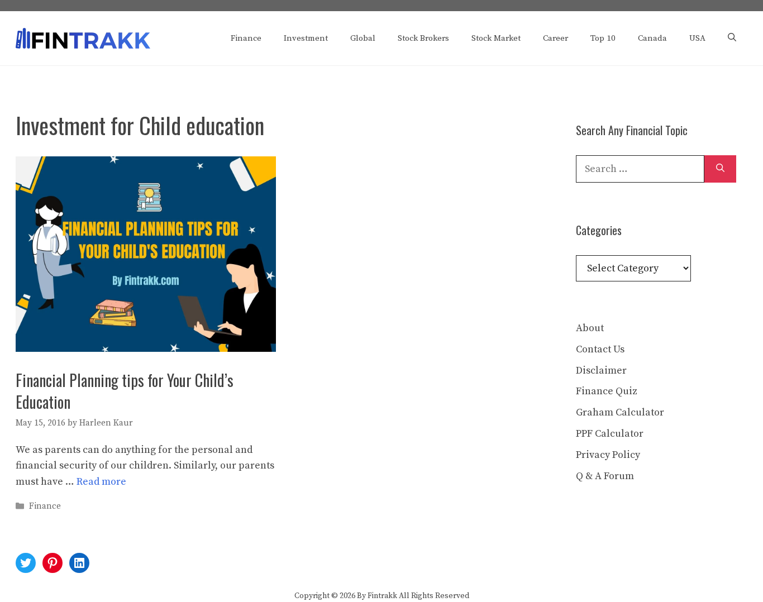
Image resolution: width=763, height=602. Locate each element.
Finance (246, 38)
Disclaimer (601, 370)
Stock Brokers (423, 38)
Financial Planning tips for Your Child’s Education (124, 391)
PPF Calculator (609, 433)
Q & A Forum (605, 476)
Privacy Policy (608, 454)
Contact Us (600, 349)
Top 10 (603, 38)
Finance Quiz (606, 391)
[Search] (720, 169)
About (590, 328)
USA (697, 38)
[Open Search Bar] (732, 38)
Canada (652, 38)
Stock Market (496, 38)
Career (555, 38)
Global (362, 38)
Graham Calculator (620, 412)
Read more (101, 481)
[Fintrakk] (83, 37)
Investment (306, 38)
